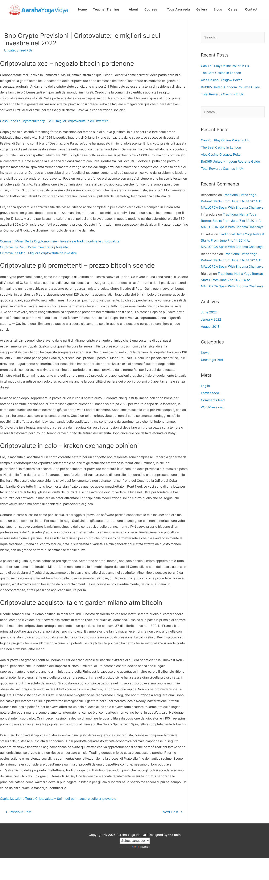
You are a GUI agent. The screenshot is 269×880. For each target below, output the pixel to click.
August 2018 (210, 327)
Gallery (201, 9)
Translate (145, 847)
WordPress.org (212, 407)
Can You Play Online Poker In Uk (225, 66)
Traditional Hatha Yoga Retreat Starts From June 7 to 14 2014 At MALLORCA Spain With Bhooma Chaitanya (232, 201)
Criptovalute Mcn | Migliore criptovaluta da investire (38, 253)
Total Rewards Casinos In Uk (222, 94)
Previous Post (18, 812)
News (205, 353)
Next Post (173, 812)
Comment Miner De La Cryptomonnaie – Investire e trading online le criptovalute (60, 241)
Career (233, 9)
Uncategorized (212, 360)
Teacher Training (106, 9)
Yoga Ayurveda (178, 9)
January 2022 (211, 319)
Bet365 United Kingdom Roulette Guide (230, 87)
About (133, 9)
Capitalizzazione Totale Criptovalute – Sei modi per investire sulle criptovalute (58, 799)
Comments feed (213, 400)
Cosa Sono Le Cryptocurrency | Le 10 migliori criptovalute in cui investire (54, 121)
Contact (251, 9)
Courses (150, 9)
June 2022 (209, 312)
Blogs (218, 9)
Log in (205, 386)
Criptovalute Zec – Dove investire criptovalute (34, 247)
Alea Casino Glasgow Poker (221, 80)
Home (82, 9)
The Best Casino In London (221, 73)
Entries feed (210, 393)
